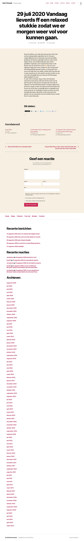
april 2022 (10, 447)
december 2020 (12, 497)
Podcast (57, 3)
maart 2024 (10, 374)
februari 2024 (11, 377)
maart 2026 (10, 298)
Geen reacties (52, 42)
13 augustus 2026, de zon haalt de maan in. (25, 260)
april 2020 (10, 522)
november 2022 (11, 425)
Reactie (26, 169)
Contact (73, 3)
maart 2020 (10, 525)
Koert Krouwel (7, 3)
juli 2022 (9, 437)
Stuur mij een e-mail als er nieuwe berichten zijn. (35, 200)
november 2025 (11, 311)
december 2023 (12, 384)
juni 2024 (9, 365)
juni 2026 (9, 289)
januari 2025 (10, 343)
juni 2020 (9, 516)
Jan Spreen (10, 257)
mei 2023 (9, 406)
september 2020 (12, 507)
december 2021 (11, 459)
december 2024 (12, 346)
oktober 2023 (11, 390)
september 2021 (12, 469)
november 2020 (11, 500)
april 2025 (10, 333)
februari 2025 (11, 339)
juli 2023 (9, 399)
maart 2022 (10, 450)
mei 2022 (9, 443)
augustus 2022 (11, 434)
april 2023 (10, 409)
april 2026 (10, 295)
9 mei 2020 (8, 130)
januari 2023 (10, 418)
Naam (26, 181)
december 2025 (12, 308)
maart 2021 (10, 488)
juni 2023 (9, 402)
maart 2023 (10, 412)
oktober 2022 (11, 428)
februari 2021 (11, 491)
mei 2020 (9, 519)
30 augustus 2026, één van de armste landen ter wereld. (23, 237)
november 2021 (11, 462)
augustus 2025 (11, 320)
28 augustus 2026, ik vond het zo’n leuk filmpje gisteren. (23, 243)
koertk (34, 42)
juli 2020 (9, 513)
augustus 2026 (11, 283)
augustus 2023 (11, 396)
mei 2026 (9, 292)
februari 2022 (11, 453)
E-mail (44, 181)
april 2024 (10, 371)
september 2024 (12, 355)
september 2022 (12, 431)
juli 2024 (9, 362)
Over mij (62, 3)
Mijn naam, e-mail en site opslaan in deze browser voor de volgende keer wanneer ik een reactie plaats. (42, 194)
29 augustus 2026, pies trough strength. (19, 240)
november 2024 (11, 349)
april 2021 (10, 484)
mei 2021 (9, 481)
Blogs (51, 3)
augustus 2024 (11, 358)
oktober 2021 (11, 466)
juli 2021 (9, 475)
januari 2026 (10, 305)
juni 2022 (9, 440)
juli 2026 (9, 286)
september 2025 (12, 317)
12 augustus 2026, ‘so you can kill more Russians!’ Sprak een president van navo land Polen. (22, 266)
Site (25, 187)
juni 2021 (9, 478)
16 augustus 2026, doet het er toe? (26, 257)
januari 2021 (10, 494)
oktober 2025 (11, 314)
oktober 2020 (11, 503)
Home (47, 3)
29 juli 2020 (42, 42)
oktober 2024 (11, 352)
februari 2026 (11, 302)
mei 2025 (9, 330)
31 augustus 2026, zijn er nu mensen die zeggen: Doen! (23, 234)
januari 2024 (10, 380)
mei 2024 (9, 368)
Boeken (68, 3)
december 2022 (12, 421)
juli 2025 (9, 324)
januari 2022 (10, 456)
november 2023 (11, 387)
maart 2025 (10, 336)
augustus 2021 (11, 472)
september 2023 (12, 393)
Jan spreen (10, 263)
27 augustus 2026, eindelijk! (15, 246)
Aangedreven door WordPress (25, 537)
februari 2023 (11, 415)
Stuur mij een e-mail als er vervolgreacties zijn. (35, 198)
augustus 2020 (11, 510)
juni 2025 (9, 327)
